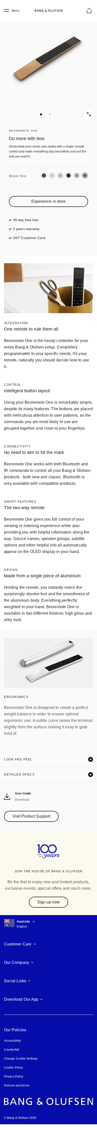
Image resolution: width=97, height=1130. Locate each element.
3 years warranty (26, 229)
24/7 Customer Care (29, 238)
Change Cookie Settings (21, 1058)
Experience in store (48, 201)
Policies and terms (16, 1085)
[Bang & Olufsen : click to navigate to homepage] (48, 10)
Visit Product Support (31, 816)
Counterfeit (11, 1049)
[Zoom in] (89, 114)
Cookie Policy (13, 1067)
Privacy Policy (13, 1076)
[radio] (44, 175)
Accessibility (12, 1040)
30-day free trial (25, 220)
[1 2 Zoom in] (48, 65)
